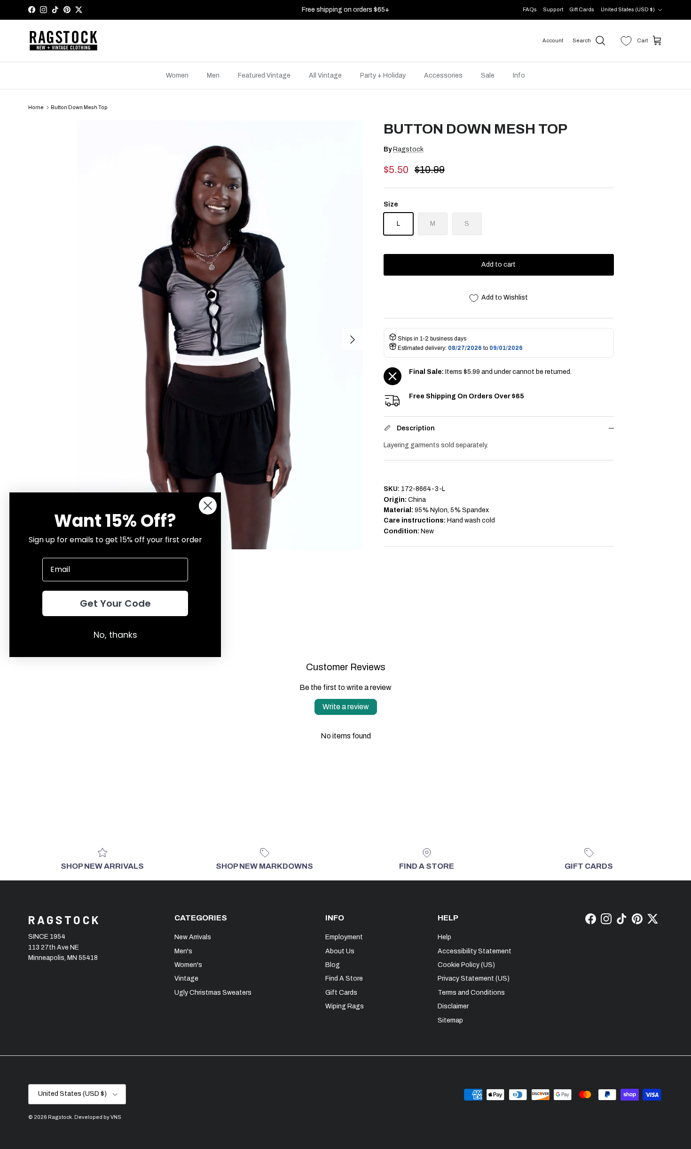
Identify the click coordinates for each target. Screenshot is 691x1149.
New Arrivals (192, 937)
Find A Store (344, 978)
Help (444, 937)
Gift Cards (581, 9)
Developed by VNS (97, 1117)
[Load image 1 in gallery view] (220, 334)
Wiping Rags (344, 1006)
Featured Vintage (264, 75)
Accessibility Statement (474, 951)
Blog (332, 964)
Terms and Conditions (471, 992)
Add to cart (498, 264)
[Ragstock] (63, 41)
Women (177, 75)
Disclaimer (453, 1006)
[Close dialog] (207, 505)
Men (213, 75)
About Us (339, 951)
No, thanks (115, 635)
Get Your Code (115, 603)
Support (553, 9)
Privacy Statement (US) (474, 978)
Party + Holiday (383, 75)
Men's (183, 951)
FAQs (530, 9)
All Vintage (325, 75)
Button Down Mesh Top (79, 107)
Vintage (186, 978)
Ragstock (408, 149)
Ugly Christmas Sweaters (212, 992)
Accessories (443, 75)
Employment (344, 937)
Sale (488, 75)
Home (36, 107)
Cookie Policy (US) (466, 964)
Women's (188, 964)
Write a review (345, 707)
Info (519, 75)
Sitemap (450, 1020)
